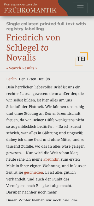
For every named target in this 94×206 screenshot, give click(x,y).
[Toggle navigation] (80, 8)
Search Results (22, 67)
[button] (81, 58)
